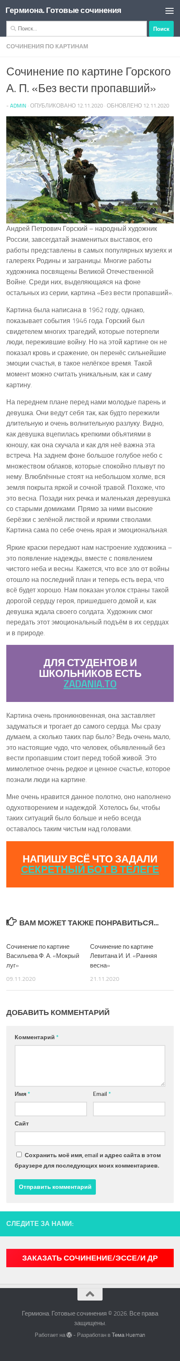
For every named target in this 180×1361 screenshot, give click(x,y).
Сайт (22, 1123)
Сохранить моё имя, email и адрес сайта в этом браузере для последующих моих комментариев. (88, 1160)
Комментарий (37, 1037)
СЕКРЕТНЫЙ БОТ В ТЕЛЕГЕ (90, 869)
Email (102, 1094)
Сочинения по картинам (47, 46)
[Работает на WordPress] (69, 1335)
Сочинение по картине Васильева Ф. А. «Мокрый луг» (42, 956)
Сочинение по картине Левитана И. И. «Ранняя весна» (123, 956)
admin (18, 106)
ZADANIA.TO (90, 684)
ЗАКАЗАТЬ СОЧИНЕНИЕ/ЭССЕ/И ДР (90, 1258)
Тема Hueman (128, 1335)
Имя (22, 1094)
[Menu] (169, 10)
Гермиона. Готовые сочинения (63, 10)
